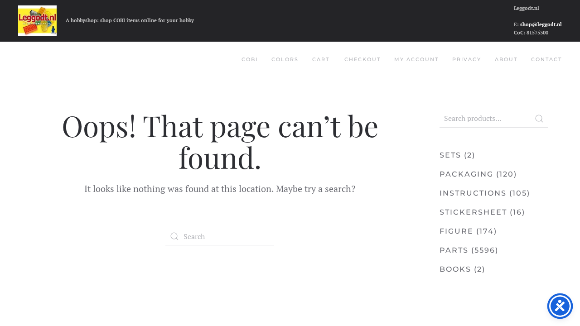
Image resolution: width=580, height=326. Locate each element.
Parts (454, 250)
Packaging (466, 174)
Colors (285, 59)
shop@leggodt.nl (541, 24)
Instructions (473, 193)
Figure (457, 231)
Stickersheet (473, 212)
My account (416, 59)
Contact (546, 59)
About (506, 59)
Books (455, 269)
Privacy (466, 59)
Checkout (362, 59)
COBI (250, 59)
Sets (450, 155)
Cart (320, 59)
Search (539, 119)
